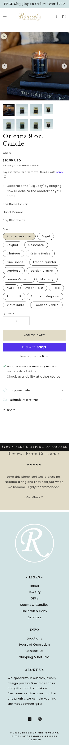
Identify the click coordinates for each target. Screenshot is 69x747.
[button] (5, 16)
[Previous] (4, 66)
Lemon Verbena (19, 279)
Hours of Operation (34, 644)
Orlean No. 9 (33, 288)
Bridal (34, 586)
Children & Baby (34, 611)
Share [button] (11, 410)
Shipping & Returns (34, 657)
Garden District (42, 271)
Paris (56, 288)
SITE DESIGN (30, 736)
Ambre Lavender (19, 236)
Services (34, 617)
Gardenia (14, 271)
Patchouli (14, 296)
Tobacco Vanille (46, 305)
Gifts (34, 598)
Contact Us (34, 651)
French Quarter (44, 262)
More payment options (34, 356)
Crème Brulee (40, 253)
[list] (34, 66)
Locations (34, 638)
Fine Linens (15, 262)
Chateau (13, 253)
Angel (45, 236)
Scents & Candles (34, 605)
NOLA (11, 288)
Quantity (8, 313)
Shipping (8, 165)
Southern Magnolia (45, 296)
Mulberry (47, 279)
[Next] (64, 66)
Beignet (12, 245)
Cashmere (36, 245)
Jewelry (34, 592)
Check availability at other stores (33, 376)
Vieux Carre (15, 305)
